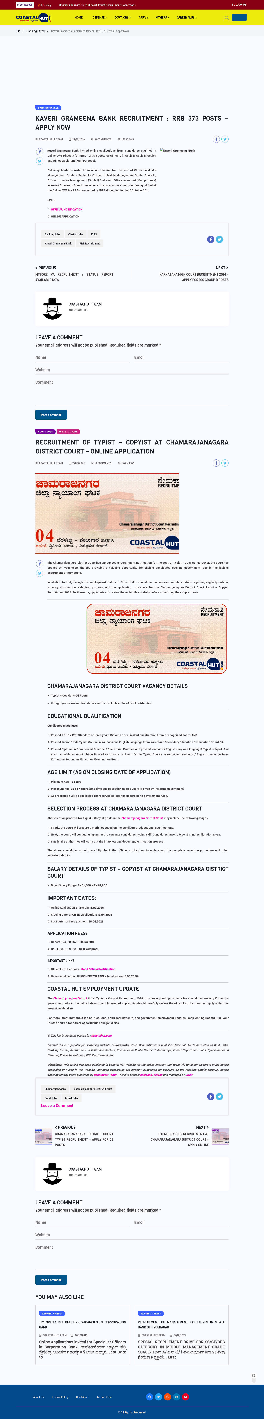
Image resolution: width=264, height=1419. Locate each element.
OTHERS (161, 17)
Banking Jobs (52, 234)
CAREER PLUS (185, 17)
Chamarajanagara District (70, 998)
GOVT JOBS (121, 17)
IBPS (94, 234)
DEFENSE (98, 17)
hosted (158, 1075)
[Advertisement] (132, 63)
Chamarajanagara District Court (142, 818)
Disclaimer (82, 1397)
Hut (18, 31)
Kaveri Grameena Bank (58, 243)
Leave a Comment (57, 1105)
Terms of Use (104, 1397)
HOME (79, 17)
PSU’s (142, 17)
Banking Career (36, 31)
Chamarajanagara (55, 1088)
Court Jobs (51, 1098)
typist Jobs (71, 1098)
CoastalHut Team (105, 1075)
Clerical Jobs (75, 234)
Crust (188, 1075)
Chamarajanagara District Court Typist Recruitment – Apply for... (97, 5)
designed (146, 1075)
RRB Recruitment (90, 243)
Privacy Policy (60, 1397)
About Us (38, 1397)
